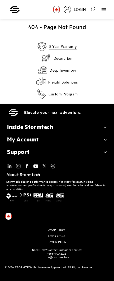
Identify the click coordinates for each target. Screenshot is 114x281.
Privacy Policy (57, 241)
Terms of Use (56, 236)
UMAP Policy (56, 230)
